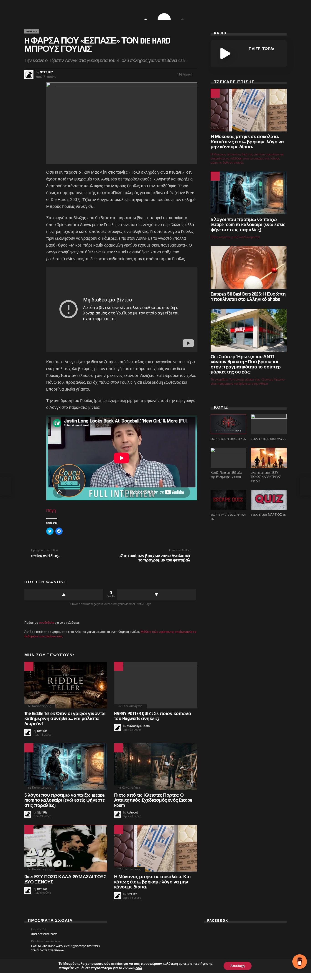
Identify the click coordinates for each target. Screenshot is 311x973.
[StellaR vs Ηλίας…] (5, 486)
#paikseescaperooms (44, 934)
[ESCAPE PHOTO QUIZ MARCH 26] (228, 500)
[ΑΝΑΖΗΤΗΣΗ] (284, 10)
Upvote (63, 594)
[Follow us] (36, 10)
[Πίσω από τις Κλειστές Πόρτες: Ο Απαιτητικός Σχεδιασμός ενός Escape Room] (155, 766)
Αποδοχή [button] (237, 966)
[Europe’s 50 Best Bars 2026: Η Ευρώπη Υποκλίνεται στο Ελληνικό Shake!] (249, 267)
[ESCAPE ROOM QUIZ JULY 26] (228, 424)
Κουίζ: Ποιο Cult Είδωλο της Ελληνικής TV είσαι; (226, 475)
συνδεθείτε (46, 622)
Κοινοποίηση (52, 88)
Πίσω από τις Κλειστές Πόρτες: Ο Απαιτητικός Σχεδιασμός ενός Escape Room (153, 800)
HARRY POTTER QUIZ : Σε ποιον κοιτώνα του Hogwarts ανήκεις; (152, 716)
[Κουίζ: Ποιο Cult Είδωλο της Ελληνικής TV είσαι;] (228, 458)
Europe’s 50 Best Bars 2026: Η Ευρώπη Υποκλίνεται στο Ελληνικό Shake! (248, 296)
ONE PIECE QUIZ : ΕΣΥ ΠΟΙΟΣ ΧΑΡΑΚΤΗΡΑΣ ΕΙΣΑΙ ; (266, 477)
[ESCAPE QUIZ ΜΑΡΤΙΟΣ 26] (269, 500)
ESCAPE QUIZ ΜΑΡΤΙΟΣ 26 (268, 515)
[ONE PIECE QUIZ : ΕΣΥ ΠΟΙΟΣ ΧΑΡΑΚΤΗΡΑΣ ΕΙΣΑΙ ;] (269, 458)
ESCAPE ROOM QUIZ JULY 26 (228, 439)
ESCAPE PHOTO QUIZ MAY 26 (268, 439)
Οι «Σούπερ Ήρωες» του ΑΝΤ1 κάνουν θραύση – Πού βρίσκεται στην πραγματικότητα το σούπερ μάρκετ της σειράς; (246, 364)
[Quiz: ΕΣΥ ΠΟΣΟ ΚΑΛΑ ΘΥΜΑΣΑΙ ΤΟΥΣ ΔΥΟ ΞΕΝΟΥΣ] (65, 848)
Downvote (156, 594)
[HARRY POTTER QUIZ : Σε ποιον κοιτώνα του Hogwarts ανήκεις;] (155, 685)
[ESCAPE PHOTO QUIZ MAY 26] (269, 424)
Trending (118, 666)
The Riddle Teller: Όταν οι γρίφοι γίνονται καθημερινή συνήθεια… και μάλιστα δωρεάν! (65, 718)
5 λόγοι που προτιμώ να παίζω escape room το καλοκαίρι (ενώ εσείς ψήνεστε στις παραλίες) (64, 800)
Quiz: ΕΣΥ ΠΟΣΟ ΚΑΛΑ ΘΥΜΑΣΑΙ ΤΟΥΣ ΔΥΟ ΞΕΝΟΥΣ (65, 879)
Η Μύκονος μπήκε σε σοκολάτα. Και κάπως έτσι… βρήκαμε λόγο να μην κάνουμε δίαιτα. (152, 882)
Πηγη (51, 510)
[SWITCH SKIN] (44, 10)
